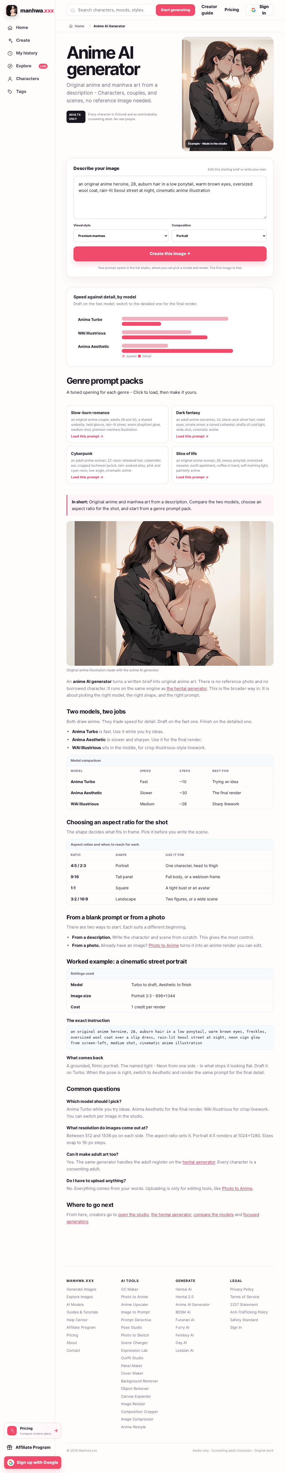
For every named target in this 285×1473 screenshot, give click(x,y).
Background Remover (139, 1381)
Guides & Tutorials (82, 1312)
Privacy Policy (242, 1289)
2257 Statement (244, 1304)
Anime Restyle (133, 1427)
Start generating (175, 10)
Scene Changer (134, 1342)
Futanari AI (185, 1320)
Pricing (232, 9)
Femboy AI (185, 1335)
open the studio (133, 1214)
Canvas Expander (136, 1396)
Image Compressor (137, 1419)
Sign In (236, 1327)
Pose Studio (131, 1327)
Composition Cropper (139, 1411)
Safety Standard (244, 1320)
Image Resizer (133, 1404)
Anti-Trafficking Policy (249, 1312)
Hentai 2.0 (185, 1296)
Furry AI (182, 1327)
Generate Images (81, 1289)
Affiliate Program (81, 1327)
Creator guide (209, 10)
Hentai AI (183, 1289)
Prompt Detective (136, 1320)
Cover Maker (132, 1373)
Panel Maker (131, 1365)
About (72, 1342)
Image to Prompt (135, 1312)
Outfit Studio (132, 1358)
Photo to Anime (164, 945)
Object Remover (135, 1388)
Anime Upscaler (134, 1304)
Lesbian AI (184, 1350)
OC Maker (129, 1289)
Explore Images (80, 1296)
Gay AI (181, 1342)
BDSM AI (183, 1312)
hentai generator (199, 1162)
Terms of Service (244, 1296)
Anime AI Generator (193, 1304)
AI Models (75, 1304)
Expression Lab (134, 1350)
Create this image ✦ (170, 253)
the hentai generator (187, 688)
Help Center (77, 1320)
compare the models (213, 1214)
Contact (73, 1350)
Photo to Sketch (135, 1335)
